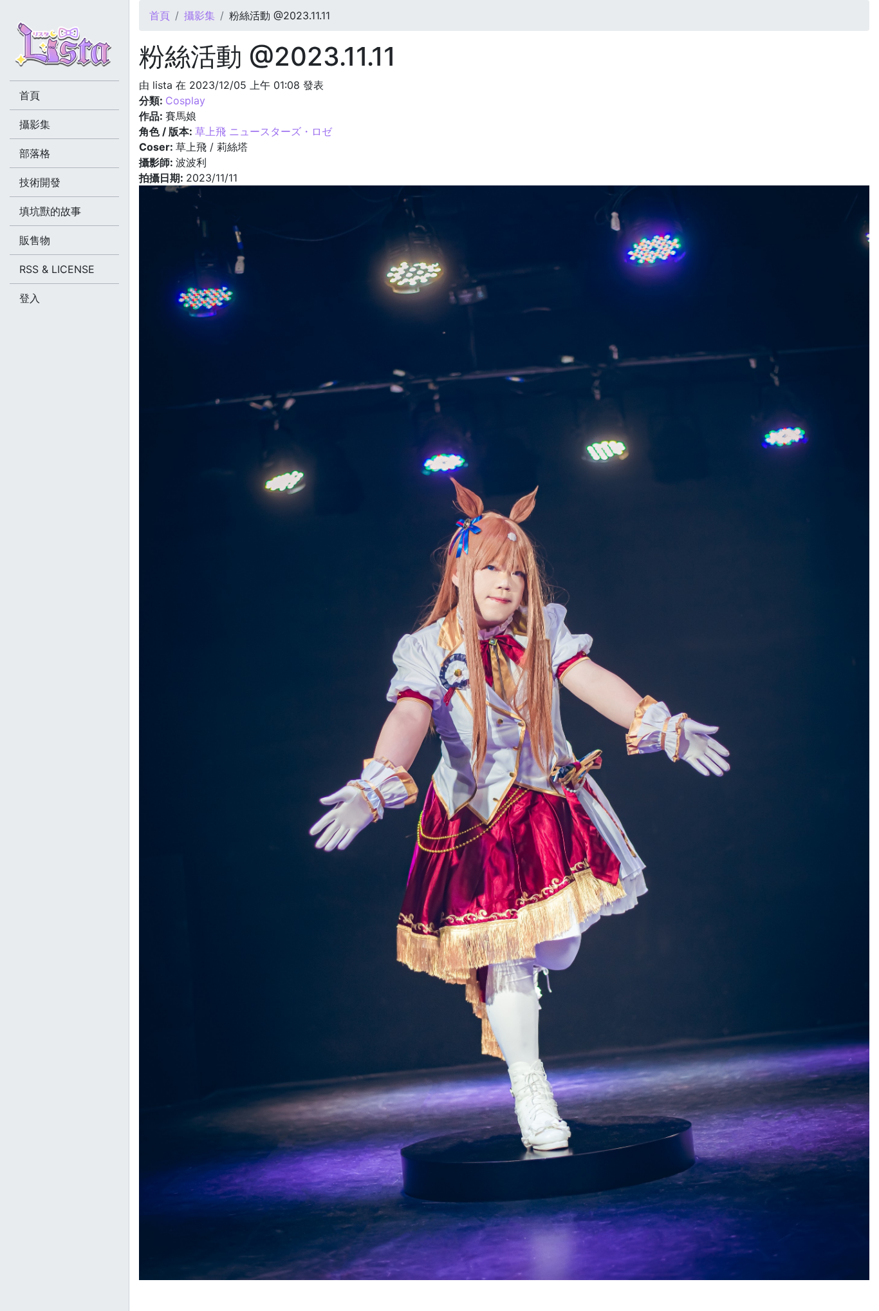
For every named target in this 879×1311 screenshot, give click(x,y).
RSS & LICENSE (57, 269)
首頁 (159, 15)
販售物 (34, 240)
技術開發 (39, 182)
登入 (29, 298)
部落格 (34, 153)
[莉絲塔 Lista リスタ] (64, 48)
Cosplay (185, 100)
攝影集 (199, 15)
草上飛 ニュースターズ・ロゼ (263, 131)
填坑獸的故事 (50, 211)
